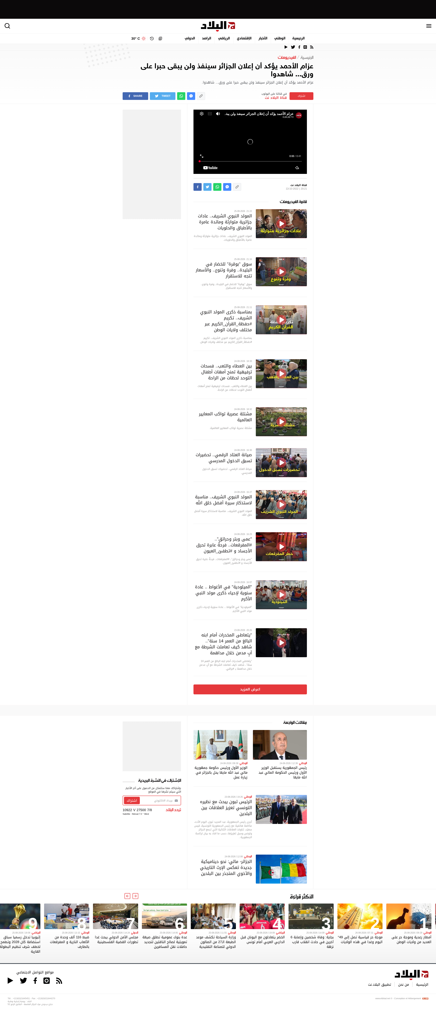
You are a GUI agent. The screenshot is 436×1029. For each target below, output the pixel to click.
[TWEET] (207, 187)
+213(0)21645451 (21, 998)
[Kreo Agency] (425, 998)
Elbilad (218, 26)
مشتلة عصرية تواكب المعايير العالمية (225, 417)
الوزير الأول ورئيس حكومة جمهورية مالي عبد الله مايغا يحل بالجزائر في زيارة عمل (220, 772)
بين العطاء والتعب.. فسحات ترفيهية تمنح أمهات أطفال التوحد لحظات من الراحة (226, 372)
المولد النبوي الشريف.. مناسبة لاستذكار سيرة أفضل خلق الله (223, 500)
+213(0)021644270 (46, 998)
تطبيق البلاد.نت (379, 984)
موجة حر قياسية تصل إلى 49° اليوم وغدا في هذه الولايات (360, 939)
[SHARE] (197, 187)
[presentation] (135, 896)
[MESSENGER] (191, 96)
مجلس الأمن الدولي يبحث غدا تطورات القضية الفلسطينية (116, 939)
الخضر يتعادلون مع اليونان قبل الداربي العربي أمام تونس (262, 939)
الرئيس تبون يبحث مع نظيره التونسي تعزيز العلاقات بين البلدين (226, 807)
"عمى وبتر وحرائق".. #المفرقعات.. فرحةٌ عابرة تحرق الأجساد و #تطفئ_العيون (224, 545)
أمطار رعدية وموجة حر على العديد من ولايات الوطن (411, 939)
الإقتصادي (244, 38)
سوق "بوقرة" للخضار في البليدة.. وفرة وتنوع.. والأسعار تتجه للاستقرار (224, 270)
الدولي (190, 38)
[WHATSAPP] (181, 96)
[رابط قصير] (201, 96)
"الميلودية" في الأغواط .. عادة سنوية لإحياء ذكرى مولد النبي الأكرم (223, 593)
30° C (135, 38)
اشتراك (301, 96)
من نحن (403, 984)
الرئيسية (298, 38)
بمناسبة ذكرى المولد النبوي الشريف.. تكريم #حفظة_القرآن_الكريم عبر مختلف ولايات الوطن (226, 321)
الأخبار (263, 38)
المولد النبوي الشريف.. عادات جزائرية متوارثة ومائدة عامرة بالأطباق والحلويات (225, 222)
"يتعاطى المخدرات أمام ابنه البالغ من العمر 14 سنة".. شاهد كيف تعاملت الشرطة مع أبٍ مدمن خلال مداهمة (223, 644)
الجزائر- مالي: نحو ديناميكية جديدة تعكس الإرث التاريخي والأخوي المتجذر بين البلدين (226, 867)
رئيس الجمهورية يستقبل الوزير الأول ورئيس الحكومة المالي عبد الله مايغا (283, 772)
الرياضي (224, 38)
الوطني (279, 38)
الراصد (206, 38)
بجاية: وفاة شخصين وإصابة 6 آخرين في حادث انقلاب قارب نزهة (312, 942)
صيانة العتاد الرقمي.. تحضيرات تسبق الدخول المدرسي (224, 458)
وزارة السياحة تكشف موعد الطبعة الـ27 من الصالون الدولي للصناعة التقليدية (216, 942)
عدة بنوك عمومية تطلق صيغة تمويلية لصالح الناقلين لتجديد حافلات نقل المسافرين (164, 942)
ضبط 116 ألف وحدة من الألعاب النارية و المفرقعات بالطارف (69, 942)
